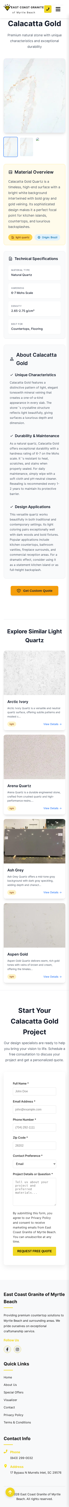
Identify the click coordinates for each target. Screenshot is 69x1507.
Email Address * (24, 1101)
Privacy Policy (13, 1415)
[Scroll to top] (10, 1492)
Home (8, 1377)
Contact (9, 1407)
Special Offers (13, 1392)
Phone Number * (24, 1119)
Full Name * (21, 1083)
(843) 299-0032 (21, 1458)
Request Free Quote (34, 1251)
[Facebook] (7, 1349)
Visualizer (10, 1400)
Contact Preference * (28, 1156)
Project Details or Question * (33, 1174)
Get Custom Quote (37, 591)
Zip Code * (20, 1137)
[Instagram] (17, 1349)
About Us (10, 1385)
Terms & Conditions (17, 1422)
